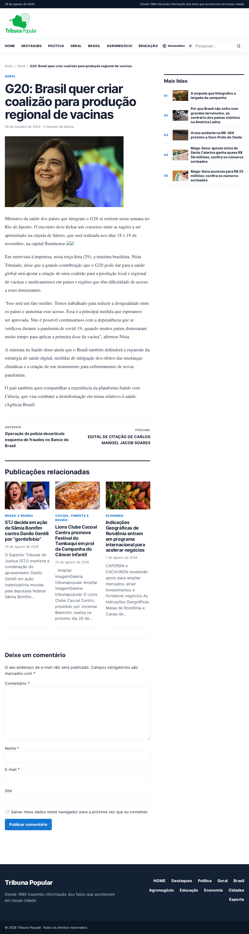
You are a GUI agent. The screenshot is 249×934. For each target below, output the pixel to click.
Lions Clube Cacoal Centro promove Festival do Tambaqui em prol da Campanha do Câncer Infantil (76, 540)
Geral (76, 46)
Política (56, 46)
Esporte (236, 899)
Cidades (236, 890)
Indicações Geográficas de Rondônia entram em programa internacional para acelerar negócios (125, 536)
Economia (115, 515)
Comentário (17, 683)
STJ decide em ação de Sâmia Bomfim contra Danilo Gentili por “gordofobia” (27, 531)
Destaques (31, 46)
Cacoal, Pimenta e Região (72, 518)
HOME (10, 46)
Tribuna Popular (29, 882)
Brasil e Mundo (19, 515)
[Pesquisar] (238, 46)
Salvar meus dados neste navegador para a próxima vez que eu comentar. (79, 811)
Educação (148, 46)
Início (9, 66)
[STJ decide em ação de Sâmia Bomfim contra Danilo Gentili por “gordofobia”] (27, 495)
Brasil (94, 46)
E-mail (12, 769)
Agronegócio (119, 46)
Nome (12, 748)
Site (8, 790)
